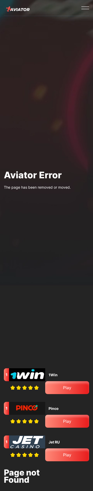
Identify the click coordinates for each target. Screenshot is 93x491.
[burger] (85, 8)
